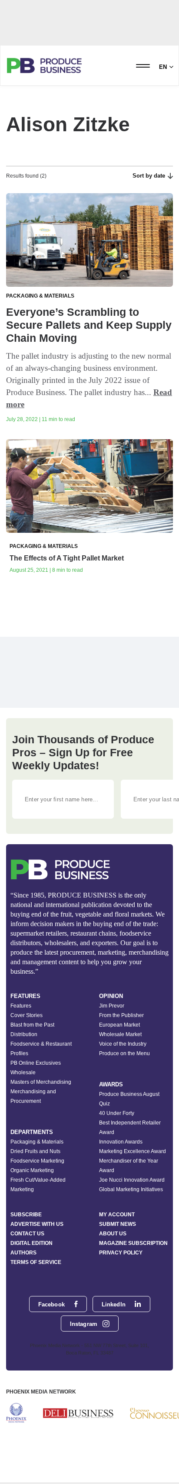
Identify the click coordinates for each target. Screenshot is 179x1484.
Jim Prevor (111, 1006)
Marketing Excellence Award (132, 1151)
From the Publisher (121, 1015)
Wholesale (23, 1072)
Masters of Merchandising (40, 1082)
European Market (119, 1025)
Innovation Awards (121, 1142)
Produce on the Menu (124, 1053)
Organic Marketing (32, 1170)
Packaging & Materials (36, 1142)
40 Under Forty (116, 1113)
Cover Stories (26, 1015)
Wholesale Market (120, 1034)
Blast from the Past (32, 1025)
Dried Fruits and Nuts (35, 1151)
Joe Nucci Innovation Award (132, 1180)
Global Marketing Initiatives (131, 1189)
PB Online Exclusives (35, 1063)
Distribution (23, 1034)
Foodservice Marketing (37, 1161)
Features (20, 1006)
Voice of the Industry (122, 1044)
